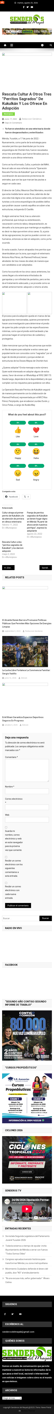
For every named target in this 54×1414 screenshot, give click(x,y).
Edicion (24, 678)
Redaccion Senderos (32, 119)
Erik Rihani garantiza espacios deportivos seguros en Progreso (23, 719)
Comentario (11, 757)
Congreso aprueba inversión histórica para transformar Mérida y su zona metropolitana (26, 1261)
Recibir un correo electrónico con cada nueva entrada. (13, 892)
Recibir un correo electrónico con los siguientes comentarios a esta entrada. (14, 868)
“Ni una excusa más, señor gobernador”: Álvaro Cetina (27, 1280)
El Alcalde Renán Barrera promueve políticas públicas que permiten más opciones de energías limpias (26, 623)
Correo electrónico (13, 801)
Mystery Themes (28, 1411)
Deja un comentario (13, 123)
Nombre (9, 786)
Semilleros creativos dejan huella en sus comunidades (47, 568)
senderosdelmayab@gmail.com (18, 1332)
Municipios (8, 114)
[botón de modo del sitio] (44, 45)
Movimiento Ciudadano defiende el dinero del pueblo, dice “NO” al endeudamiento (26, 1271)
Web (7, 815)
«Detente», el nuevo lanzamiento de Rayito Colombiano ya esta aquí (10, 568)
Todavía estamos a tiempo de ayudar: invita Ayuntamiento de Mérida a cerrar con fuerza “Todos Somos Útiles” (26, 1250)
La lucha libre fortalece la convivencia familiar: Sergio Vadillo (26, 672)
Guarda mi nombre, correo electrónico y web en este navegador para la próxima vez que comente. (14, 840)
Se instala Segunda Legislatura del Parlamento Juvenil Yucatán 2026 (27, 1238)
